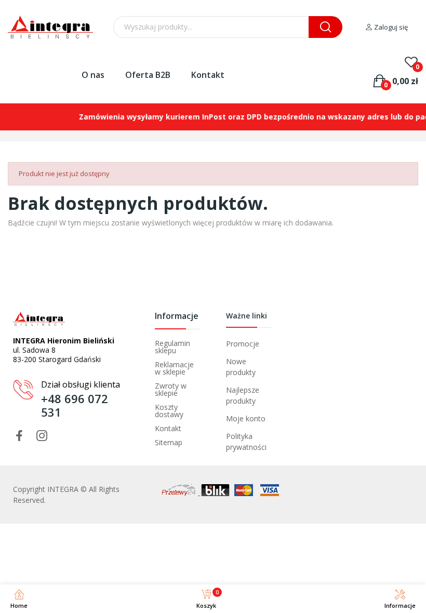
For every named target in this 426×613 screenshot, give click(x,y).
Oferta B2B (147, 75)
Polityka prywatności (246, 441)
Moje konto (245, 418)
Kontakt (207, 75)
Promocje (242, 344)
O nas (93, 75)
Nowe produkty (241, 366)
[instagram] (42, 436)
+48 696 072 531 (74, 405)
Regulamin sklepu (172, 347)
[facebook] (19, 436)
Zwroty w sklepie (171, 389)
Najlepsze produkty (242, 395)
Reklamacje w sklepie (174, 368)
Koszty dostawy (169, 411)
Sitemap (168, 442)
